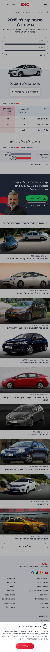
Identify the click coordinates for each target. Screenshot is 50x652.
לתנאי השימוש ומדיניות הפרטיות (31, 639)
